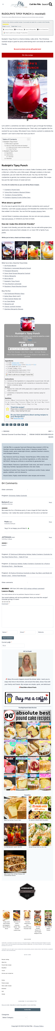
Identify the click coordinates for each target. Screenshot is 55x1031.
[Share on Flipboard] (22, 425)
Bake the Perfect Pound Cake (12, 820)
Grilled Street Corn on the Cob (37, 847)
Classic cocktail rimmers (12, 306)
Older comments (7, 489)
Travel (3, 970)
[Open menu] (3, 4)
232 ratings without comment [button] (34, 588)
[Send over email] (14, 425)
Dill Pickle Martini (10, 265)
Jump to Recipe (9, 29)
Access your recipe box (7, 973)
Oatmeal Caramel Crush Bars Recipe (14, 433)
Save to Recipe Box (31, 29)
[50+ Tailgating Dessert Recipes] (48, 917)
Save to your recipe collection (19, 349)
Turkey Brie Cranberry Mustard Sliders (17, 192)
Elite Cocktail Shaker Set (12, 299)
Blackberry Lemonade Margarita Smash (17, 268)
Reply (50, 502)
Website (41, 632)
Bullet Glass (8, 296)
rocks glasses (44, 216)
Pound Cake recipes (6, 965)
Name (4, 632)
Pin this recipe (27, 55)
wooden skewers (21, 209)
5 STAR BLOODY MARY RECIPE (13, 847)
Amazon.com (30, 944)
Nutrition (9, 158)
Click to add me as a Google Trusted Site (17, 32)
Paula (30, 340)
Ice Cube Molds (9, 301)
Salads (3, 994)
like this (28, 364)
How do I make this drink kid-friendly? (17, 145)
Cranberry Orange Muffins (13, 195)
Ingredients (9, 153)
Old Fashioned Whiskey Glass (14, 293)
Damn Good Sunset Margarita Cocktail (17, 273)
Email (22, 632)
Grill (3, 991)
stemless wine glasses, (21, 216)
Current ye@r (7, 642)
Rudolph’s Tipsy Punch (10, 141)
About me (4, 962)
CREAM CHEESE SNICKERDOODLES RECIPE (41, 434)
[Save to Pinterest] (3, 425)
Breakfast (4, 967)
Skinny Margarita (10, 276)
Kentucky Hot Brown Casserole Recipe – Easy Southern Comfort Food (17, 926)
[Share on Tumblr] (18, 425)
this (35, 364)
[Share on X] (11, 425)
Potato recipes (5, 983)
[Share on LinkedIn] (26, 425)
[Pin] (27, 121)
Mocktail (11, 156)
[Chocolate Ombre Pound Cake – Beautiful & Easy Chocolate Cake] (27, 915)
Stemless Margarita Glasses (13, 309)
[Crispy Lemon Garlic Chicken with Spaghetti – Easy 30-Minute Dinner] (6, 915)
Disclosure (27, 939)
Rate (31, 345)
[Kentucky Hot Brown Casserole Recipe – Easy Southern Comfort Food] (16, 915)
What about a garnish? (12, 143)
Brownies (4, 988)
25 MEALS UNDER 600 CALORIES (38, 820)
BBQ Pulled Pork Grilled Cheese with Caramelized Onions (14, 874)
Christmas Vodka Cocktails (18, 495)
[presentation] (15, 807)
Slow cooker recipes (7, 985)
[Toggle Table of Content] (27, 139)
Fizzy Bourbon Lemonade (12, 284)
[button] (3, 24)
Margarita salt (9, 304)
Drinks (3, 980)
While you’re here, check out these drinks (19, 147)
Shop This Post (12, 149)
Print (25, 345)
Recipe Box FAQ (18, 418)
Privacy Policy (39, 1026)
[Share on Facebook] (7, 425)
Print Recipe (19, 29)
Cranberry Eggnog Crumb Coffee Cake (17, 197)
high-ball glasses (7, 219)
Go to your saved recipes (39, 349)
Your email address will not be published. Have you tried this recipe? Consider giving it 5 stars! (25, 598)
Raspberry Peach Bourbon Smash (15, 286)
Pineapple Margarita (11, 271)
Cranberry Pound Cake (12, 190)
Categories (5, 1014)
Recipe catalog (5, 959)
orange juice (15, 363)
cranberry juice (16, 364)
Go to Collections (43, 29)
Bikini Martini (8, 278)
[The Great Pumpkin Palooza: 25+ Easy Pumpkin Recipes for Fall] (37, 917)
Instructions (10, 155)
